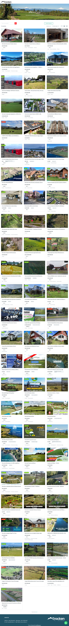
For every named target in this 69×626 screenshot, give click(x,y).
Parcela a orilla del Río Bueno (7, 182)
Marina (58, 49)
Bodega (3, 94)
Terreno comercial (53, 281)
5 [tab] (13, 41)
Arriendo (3, 145)
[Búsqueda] (16, 23)
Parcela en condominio (14, 491)
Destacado (3, 262)
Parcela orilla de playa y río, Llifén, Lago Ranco (10, 463)
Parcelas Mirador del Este (30, 392)
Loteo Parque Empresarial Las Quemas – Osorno (57, 557)
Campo (49, 94)
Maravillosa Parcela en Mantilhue (8, 557)
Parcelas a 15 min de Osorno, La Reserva (32, 43)
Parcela (26, 47)
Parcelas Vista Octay (51, 416)
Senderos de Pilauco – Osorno (53, 463)
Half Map (67, 26)
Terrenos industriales (14, 234)
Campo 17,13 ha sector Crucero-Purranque (10, 581)
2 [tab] (33, 41)
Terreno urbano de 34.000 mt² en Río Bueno (56, 205)
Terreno (29, 72)
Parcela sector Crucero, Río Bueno (31, 369)
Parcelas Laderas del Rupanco (53, 439)
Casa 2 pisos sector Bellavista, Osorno (32, 346)
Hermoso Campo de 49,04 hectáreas (9, 252)
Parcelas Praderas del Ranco (30, 463)
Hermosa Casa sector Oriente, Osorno (9, 43)
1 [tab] (32, 41)
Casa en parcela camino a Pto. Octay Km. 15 (56, 67)
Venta (3, 76)
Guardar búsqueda (49, 23)
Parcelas (35, 47)
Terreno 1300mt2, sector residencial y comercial (57, 275)
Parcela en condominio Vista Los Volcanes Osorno (11, 486)
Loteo (51, 584)
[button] (65, 622)
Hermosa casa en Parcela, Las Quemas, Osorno (34, 182)
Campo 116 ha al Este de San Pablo (54, 90)
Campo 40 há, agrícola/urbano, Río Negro (32, 322)
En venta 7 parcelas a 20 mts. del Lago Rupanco (11, 67)
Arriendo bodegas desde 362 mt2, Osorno (10, 159)
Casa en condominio (53, 49)
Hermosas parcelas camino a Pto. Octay (9, 229)
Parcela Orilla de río (8, 187)
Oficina (9, 211)
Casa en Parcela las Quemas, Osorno (9, 346)
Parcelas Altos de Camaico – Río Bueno (32, 486)
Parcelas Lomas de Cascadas (7, 439)
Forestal (29, 279)
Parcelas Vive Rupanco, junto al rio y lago (55, 369)
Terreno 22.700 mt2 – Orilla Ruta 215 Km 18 (33, 229)
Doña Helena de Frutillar (6, 416)
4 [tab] (12, 41)
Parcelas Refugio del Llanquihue (8, 392)
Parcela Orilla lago (53, 162)
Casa (2, 49)
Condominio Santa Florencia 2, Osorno (9, 322)
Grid (62, 26)
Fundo (52, 94)
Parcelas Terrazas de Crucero (30, 439)
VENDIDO (3, 519)
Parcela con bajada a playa (29, 539)
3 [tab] (11, 41)
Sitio (48, 117)
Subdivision (59, 584)
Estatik (36, 611)
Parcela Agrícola (30, 47)
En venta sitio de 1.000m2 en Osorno (55, 113)
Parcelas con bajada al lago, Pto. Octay (9, 533)
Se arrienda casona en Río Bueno (31, 299)
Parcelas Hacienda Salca (29, 416)
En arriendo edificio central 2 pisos (31, 205)
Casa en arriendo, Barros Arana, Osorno (55, 322)
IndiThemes (38, 625)
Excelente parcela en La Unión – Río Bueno (56, 486)
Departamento (50, 141)
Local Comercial (4, 211)
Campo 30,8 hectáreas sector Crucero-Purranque (34, 581)
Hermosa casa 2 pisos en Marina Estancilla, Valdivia (57, 43)
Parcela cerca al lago (14, 70)
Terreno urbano (30, 117)
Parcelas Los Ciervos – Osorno (53, 392)
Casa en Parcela (52, 72)
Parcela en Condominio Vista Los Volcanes (33, 509)
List (64, 26)
